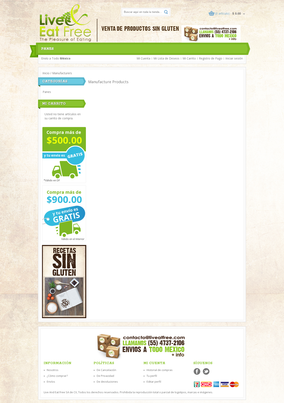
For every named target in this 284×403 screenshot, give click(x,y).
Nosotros (52, 370)
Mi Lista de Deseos (166, 58)
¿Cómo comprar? (57, 376)
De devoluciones (107, 381)
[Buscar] (166, 12)
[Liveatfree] (65, 23)
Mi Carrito (189, 58)
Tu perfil (152, 376)
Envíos (51, 381)
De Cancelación (106, 370)
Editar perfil (154, 381)
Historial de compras (160, 370)
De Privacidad (105, 376)
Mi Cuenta (143, 58)
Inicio (45, 73)
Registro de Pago (210, 58)
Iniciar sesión (234, 58)
